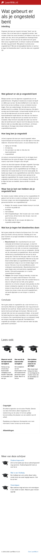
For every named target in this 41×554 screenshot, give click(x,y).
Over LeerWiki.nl (33, 552)
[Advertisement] (20, 72)
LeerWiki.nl (11, 2)
